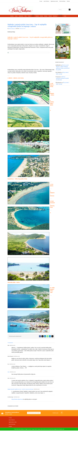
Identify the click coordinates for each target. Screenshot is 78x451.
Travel (24, 28)
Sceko (8, 371)
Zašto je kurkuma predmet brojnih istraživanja (62, 78)
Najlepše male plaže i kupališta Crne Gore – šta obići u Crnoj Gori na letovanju (20, 389)
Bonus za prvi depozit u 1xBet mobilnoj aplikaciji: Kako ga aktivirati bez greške (63, 67)
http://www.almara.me (17, 399)
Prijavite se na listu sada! (34, 412)
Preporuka (21, 28)
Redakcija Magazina (12, 28)
